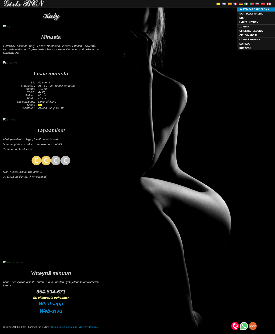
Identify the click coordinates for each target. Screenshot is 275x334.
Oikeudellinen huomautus (64, 326)
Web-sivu (51, 311)
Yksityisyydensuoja (88, 326)
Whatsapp (51, 303)
